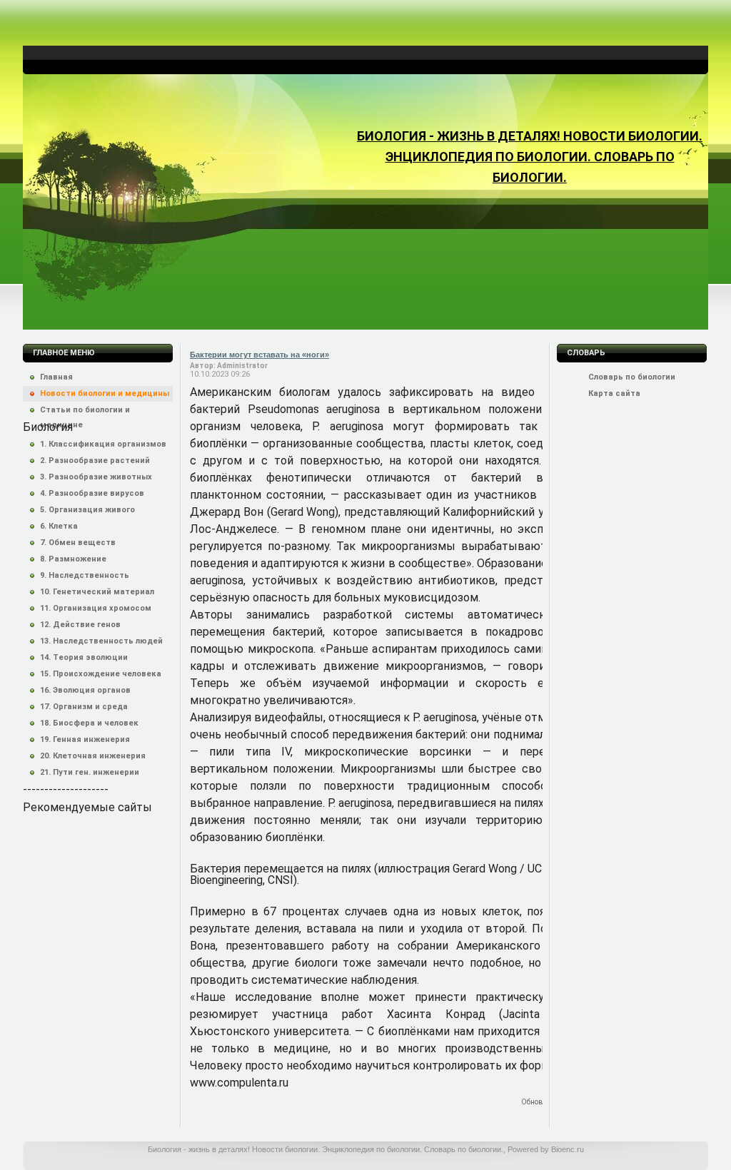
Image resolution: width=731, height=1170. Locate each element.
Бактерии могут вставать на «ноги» (259, 354)
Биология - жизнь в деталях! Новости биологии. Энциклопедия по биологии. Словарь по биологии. (529, 156)
